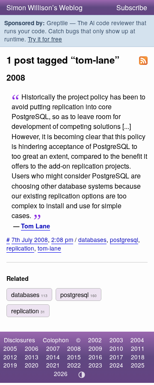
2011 (138, 348)
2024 (116, 365)
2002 (95, 339)
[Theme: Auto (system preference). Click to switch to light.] (82, 375)
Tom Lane (35, 226)
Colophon (56, 339)
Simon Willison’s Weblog (44, 7)
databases (92, 239)
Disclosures (19, 339)
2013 (31, 357)
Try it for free (45, 39)
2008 (74, 348)
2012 (10, 357)
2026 (61, 373)
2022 (74, 365)
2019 (10, 365)
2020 (31, 365)
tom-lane (49, 248)
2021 (53, 365)
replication (20, 248)
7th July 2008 (30, 239)
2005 (10, 348)
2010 (116, 348)
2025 (138, 365)
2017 (116, 357)
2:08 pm (62, 239)
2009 (95, 348)
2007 (53, 348)
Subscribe (131, 7)
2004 (137, 339)
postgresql (124, 239)
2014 (53, 357)
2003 (116, 339)
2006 (31, 348)
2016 (95, 357)
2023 (95, 365)
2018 (138, 357)
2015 (74, 357)
